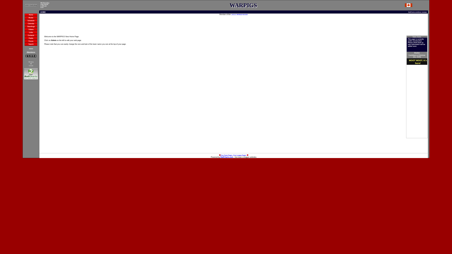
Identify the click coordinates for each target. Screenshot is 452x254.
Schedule (31, 21)
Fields (31, 38)
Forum (31, 41)
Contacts (31, 35)
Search (31, 44)
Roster (31, 18)
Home (31, 15)
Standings (31, 26)
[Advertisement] (31, 120)
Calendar (31, 23)
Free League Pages (239, 155)
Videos (31, 29)
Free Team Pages (226, 155)
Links (31, 32)
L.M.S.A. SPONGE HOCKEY (239, 14)
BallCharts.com (226, 157)
